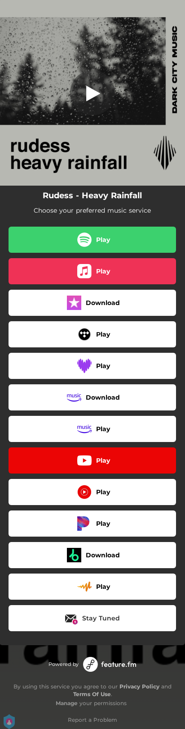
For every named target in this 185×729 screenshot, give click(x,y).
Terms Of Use (92, 694)
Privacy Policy (139, 686)
